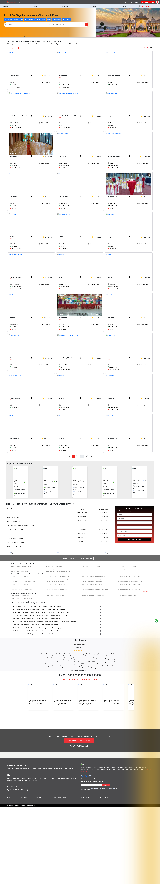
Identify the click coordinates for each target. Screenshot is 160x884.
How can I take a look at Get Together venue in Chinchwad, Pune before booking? (37, 606)
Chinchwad (22, 48)
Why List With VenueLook (55, 778)
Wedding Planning (36, 768)
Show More (146, 591)
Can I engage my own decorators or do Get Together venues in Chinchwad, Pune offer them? (40, 615)
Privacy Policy (11, 780)
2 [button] (77, 456)
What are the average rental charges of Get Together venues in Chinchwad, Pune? (37, 618)
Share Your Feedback (31, 780)
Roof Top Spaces (30, 19)
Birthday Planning (58, 768)
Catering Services (24, 768)
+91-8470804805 (80, 746)
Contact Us (20, 780)
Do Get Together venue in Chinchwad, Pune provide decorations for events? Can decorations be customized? (45, 621)
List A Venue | (81, 797)
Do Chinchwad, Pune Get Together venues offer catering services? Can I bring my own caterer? (41, 628)
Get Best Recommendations (79, 741)
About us (24, 797)
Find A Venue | (57, 797)
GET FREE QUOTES (147, 2)
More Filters (145, 6)
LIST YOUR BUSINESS (132, 2)
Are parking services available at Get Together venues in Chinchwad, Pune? (35, 624)
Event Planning (47, 768)
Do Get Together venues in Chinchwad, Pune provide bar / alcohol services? (35, 631)
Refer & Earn (104, 797)
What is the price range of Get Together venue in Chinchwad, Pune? (33, 634)
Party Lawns (66, 19)
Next (91, 456)
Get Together (12, 48)
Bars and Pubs (18, 19)
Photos (18, 778)
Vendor (64, 797)
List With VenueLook (86, 558)
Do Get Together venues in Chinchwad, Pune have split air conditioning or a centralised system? (41, 612)
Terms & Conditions (70, 778)
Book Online (43, 778)
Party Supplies (68, 768)
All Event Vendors (12, 768)
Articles (24, 778)
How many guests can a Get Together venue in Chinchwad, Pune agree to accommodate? (39, 609)
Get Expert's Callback (134, 539)
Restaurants (8, 19)
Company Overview (33, 778)
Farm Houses (57, 19)
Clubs (49, 19)
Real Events (11, 778)
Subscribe (106, 785)
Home (9, 797)
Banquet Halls (41, 19)
